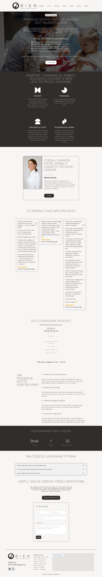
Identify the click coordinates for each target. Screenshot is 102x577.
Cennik (71, 6)
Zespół (79, 6)
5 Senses (56, 6)
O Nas (49, 6)
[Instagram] (13, 569)
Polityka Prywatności (47, 574)
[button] (41, 6)
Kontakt (86, 6)
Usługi (40, 6)
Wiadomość (39, 523)
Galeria (64, 6)
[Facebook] (9, 569)
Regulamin (57, 574)
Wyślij (38, 537)
